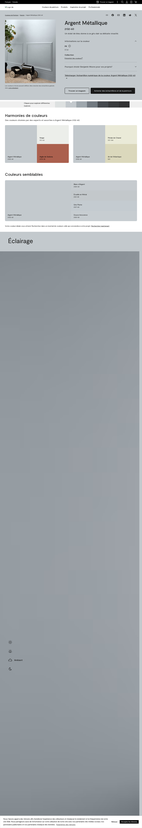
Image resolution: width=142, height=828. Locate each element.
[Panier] (135, 2)
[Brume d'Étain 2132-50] (81, 104)
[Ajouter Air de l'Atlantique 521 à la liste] (132, 148)
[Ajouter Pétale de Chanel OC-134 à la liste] (132, 129)
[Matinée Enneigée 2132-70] (60, 104)
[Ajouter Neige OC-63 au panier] (57, 129)
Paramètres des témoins (65, 824)
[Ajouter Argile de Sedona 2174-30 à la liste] (64, 148)
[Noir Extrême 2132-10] (124, 104)
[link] (131, 2)
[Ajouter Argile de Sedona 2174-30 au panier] (57, 148)
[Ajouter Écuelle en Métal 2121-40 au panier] (126, 195)
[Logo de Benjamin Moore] (12, 7)
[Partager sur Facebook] (112, 15)
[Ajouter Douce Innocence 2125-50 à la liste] (132, 216)
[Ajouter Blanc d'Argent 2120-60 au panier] (126, 185)
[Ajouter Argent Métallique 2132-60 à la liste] (32, 129)
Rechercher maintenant (100, 226)
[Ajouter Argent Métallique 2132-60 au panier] (26, 129)
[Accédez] (126, 2)
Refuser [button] (114, 822)
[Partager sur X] (135, 15)
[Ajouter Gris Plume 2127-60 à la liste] (132, 206)
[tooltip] (69, 46)
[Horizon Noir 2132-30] (103, 104)
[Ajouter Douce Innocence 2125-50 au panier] (126, 216)
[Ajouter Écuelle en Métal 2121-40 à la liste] (132, 195)
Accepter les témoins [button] (129, 822)
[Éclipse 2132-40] (92, 104)
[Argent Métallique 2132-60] (71, 104)
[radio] (10, 642)
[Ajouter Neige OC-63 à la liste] (64, 129)
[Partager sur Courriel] (118, 15)
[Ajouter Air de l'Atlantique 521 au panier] (126, 148)
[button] (122, 2)
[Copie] (107, 15)
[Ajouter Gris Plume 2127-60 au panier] (126, 206)
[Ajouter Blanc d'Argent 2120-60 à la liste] (132, 185)
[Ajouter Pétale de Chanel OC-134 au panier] (126, 129)
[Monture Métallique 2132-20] (113, 104)
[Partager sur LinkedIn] (124, 15)
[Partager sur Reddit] (130, 15)
